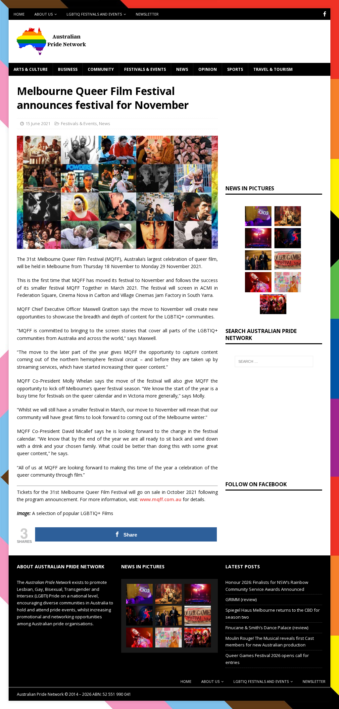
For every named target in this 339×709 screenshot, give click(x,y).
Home (19, 14)
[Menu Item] (324, 14)
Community (101, 69)
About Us (43, 14)
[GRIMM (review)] (287, 216)
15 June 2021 (37, 123)
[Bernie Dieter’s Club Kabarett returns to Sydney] (258, 282)
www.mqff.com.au (160, 499)
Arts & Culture (31, 69)
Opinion (207, 69)
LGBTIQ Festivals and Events (94, 14)
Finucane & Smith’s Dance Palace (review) (266, 628)
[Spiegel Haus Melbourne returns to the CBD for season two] (258, 238)
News (182, 69)
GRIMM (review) (241, 599)
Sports (235, 69)
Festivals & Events (145, 69)
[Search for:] (273, 361)
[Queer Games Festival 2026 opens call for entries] (287, 260)
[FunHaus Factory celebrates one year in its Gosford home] (273, 304)
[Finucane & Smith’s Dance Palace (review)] (287, 238)
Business (67, 69)
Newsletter (147, 14)
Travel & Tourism (273, 69)
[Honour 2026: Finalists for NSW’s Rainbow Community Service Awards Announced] (258, 216)
